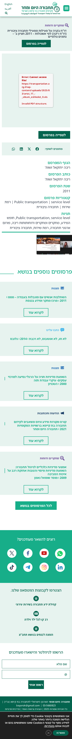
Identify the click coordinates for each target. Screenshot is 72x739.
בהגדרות (49, 726)
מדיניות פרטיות (12, 709)
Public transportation (31, 202)
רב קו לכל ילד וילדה (36, 619)
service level (60, 202)
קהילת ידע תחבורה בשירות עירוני (36, 604)
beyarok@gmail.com (28, 705)
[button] (66, 8)
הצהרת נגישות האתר (32, 709)
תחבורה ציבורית (48, 207)
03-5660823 (49, 705)
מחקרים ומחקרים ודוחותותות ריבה (35, 223)
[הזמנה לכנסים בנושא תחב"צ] (36, 628)
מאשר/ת (60, 732)
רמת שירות (41, 227)
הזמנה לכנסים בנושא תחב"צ (36, 634)
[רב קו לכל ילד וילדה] (36, 613)
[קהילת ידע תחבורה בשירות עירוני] (36, 598)
